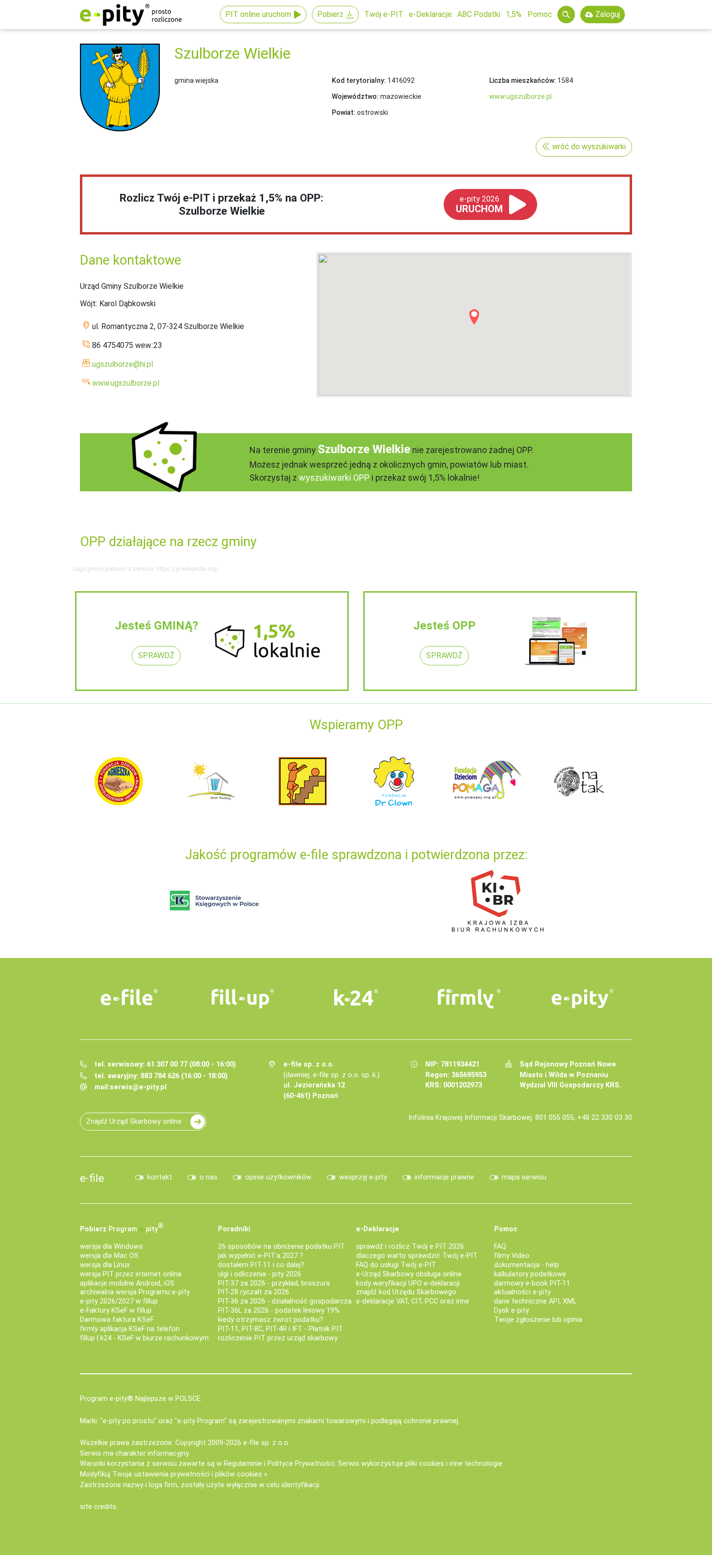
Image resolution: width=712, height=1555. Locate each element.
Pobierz (330, 14)
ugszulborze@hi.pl (122, 364)
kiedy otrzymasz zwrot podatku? (270, 1320)
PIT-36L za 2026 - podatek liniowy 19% (279, 1310)
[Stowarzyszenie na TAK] (579, 780)
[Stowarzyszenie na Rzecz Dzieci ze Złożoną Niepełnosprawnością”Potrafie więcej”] (302, 780)
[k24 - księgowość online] (356, 997)
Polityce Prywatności (301, 1464)
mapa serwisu (524, 1177)
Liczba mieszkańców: (522, 80)
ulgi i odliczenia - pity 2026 (259, 1274)
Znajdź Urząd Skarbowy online (134, 1121)
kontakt (159, 1177)
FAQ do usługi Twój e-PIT (396, 1265)
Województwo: (355, 96)
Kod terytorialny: (359, 80)
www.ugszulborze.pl (520, 96)
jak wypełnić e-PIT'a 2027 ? (260, 1256)
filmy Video (511, 1256)
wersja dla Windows (111, 1246)
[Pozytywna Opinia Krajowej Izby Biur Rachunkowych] (498, 900)
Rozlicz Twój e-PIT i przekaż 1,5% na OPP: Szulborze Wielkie (222, 204)
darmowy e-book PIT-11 (532, 1283)
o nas (208, 1177)
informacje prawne (444, 1177)
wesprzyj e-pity (363, 1177)
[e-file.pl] (129, 997)
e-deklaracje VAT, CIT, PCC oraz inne (412, 1301)
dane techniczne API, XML (535, 1301)
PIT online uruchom (258, 14)
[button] (474, 317)
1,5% (514, 14)
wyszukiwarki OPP (334, 477)
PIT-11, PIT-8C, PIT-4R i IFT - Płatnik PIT (280, 1329)
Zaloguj (607, 14)
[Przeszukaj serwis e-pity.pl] (566, 14)
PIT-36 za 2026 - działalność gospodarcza (285, 1301)
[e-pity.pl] (582, 998)
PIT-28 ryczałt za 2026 (253, 1292)
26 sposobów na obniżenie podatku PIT (281, 1246)
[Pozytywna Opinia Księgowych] (214, 900)
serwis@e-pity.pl (138, 1087)
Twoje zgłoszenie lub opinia (538, 1320)
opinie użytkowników (278, 1177)
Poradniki (234, 1229)
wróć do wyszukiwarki (589, 146)
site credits (98, 1507)
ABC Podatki (478, 14)
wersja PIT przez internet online (131, 1274)
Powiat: (344, 112)
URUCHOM (479, 204)
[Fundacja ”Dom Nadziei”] (210, 780)
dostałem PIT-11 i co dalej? (261, 1265)
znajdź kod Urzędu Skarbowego (406, 1292)
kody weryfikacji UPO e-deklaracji (408, 1283)
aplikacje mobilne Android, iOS (127, 1283)
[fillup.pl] (242, 998)
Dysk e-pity (511, 1310)
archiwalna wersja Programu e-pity (135, 1292)
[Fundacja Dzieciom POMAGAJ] (487, 780)
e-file (92, 1178)
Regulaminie (243, 1464)
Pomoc (539, 14)
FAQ (500, 1246)
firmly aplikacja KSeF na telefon (130, 1329)
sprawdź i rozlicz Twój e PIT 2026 (410, 1246)
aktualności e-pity (522, 1292)
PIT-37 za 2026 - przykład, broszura (274, 1283)
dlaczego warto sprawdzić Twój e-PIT (417, 1256)
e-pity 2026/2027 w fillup (119, 1301)
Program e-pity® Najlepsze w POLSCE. (141, 1399)
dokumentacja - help (526, 1265)
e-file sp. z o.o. (266, 1443)
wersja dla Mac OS (109, 1256)
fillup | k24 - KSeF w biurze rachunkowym (144, 1338)
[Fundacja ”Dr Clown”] (394, 780)
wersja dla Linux (105, 1265)
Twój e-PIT (383, 14)
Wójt (88, 303)
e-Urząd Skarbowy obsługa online (409, 1274)
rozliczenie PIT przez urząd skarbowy (278, 1338)
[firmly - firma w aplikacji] (469, 998)
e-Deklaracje (430, 14)
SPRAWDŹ (156, 655)
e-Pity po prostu (131, 14)
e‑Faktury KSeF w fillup (116, 1310)
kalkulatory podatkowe (530, 1274)
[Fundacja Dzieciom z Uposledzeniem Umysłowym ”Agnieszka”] (118, 780)
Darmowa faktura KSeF (117, 1320)
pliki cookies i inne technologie (453, 1464)
